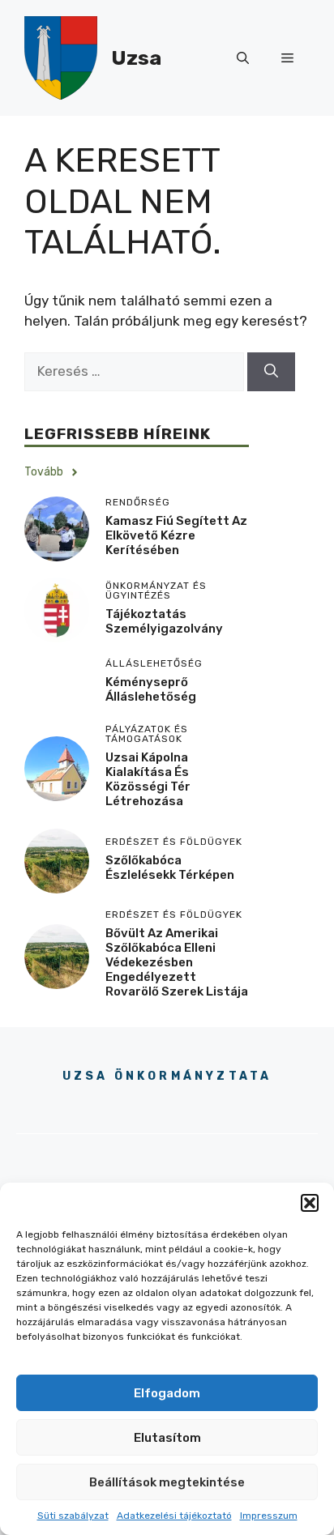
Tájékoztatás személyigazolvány (164, 621)
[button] (310, 1203)
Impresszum (269, 1515)
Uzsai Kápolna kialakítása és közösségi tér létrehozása (148, 779)
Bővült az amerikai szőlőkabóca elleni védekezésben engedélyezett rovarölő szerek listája (176, 962)
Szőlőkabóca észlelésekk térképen (169, 867)
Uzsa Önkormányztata (167, 1076)
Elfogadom (167, 1393)
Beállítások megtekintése (167, 1482)
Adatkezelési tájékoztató (174, 1515)
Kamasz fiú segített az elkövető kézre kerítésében (176, 535)
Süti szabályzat (73, 1515)
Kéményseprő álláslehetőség (150, 689)
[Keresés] (271, 371)
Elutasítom (167, 1438)
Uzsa (136, 58)
